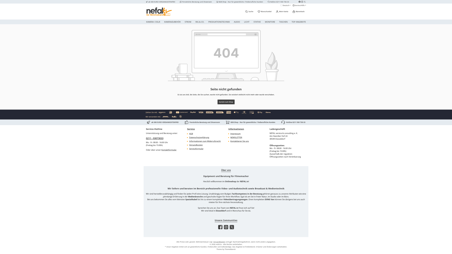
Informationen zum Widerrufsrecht (205, 141)
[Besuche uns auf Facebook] (299, 2)
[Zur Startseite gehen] (159, 11)
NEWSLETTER (236, 137)
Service (191, 129)
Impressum (235, 133)
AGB (191, 133)
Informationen (236, 129)
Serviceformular (196, 148)
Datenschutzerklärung (199, 137)
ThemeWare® (230, 249)
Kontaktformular (168, 150)
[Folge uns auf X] (305, 2)
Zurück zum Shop (226, 102)
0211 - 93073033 (154, 138)
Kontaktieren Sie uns (239, 141)
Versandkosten (196, 145)
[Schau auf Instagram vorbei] (302, 2)
